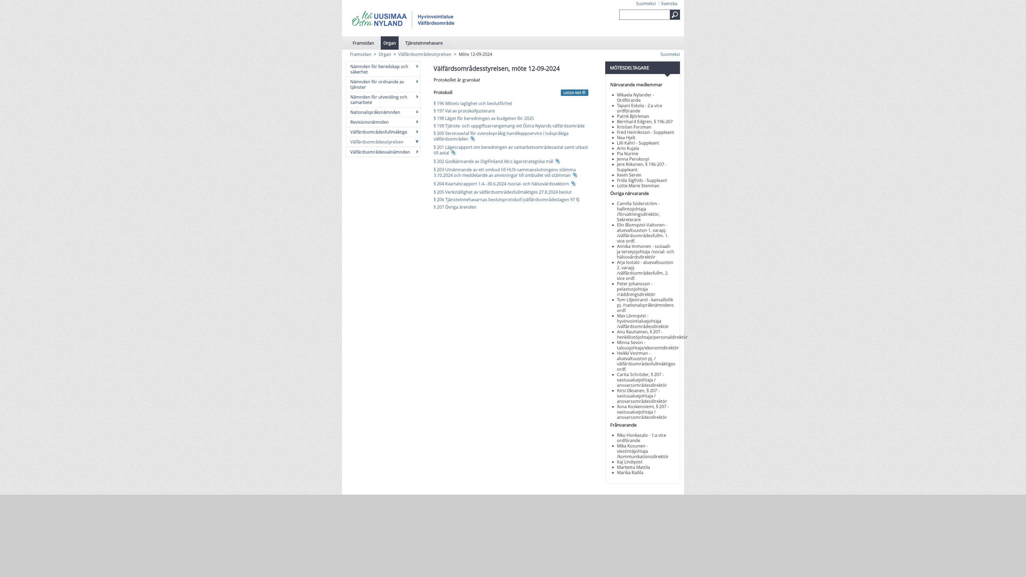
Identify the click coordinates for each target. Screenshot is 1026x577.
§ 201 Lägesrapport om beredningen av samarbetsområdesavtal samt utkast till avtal (511, 150)
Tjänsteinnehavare (424, 43)
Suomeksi (646, 3)
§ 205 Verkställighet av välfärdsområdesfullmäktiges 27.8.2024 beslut (503, 192)
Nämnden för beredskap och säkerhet (379, 69)
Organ (389, 43)
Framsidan (363, 43)
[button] (675, 15)
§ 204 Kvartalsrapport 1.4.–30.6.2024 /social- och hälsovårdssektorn (501, 184)
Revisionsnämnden (369, 122)
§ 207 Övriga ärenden (455, 207)
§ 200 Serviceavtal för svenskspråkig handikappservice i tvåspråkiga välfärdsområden (501, 136)
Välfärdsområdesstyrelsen (425, 54)
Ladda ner (572, 93)
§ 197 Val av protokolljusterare (464, 111)
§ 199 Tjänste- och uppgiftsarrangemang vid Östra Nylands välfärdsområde (510, 126)
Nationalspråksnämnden (375, 112)
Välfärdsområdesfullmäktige (378, 132)
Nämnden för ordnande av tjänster (377, 84)
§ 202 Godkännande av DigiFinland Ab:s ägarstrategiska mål (493, 161)
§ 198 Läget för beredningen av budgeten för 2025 (484, 118)
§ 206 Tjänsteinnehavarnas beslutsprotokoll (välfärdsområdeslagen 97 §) (507, 199)
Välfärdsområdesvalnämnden (380, 152)
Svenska (669, 3)
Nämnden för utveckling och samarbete (378, 99)
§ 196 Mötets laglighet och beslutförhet (473, 103)
